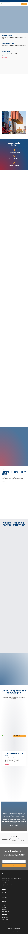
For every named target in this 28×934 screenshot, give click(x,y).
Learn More (4, 40)
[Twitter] (5, 885)
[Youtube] (7, 885)
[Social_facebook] (3, 885)
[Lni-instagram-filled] (9, 885)
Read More (7, 764)
